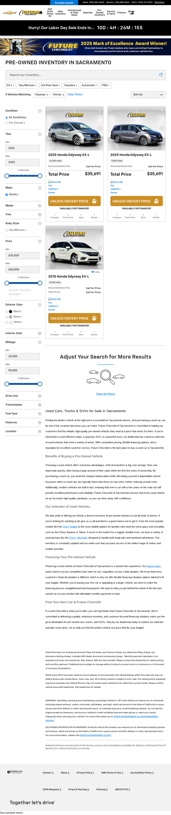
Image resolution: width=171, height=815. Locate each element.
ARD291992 (121, 789)
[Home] (10, 12)
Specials (88, 13)
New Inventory (60, 12)
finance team (154, 566)
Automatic (89, 85)
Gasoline (70, 85)
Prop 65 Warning (77, 789)
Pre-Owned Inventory (100, 12)
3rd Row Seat (50, 85)
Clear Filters (75, 94)
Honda (57, 94)
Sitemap (101, 789)
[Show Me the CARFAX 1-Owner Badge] (54, 188)
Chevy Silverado (78, 537)
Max (8, 156)
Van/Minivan (27, 85)
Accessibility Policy (141, 773)
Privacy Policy (84, 773)
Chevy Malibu (69, 526)
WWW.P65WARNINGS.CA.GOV (95, 735)
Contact (47, 773)
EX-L (10, 85)
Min (8, 142)
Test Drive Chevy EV (50, 12)
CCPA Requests (51, 789)
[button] (74, 161)
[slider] (7, 176)
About (64, 773)
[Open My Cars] (131, 13)
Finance (121, 13)
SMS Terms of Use (111, 773)
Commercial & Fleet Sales (74, 12)
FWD (105, 85)
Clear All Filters (105, 394)
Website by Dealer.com (14, 772)
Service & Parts (111, 12)
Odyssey (40, 94)
